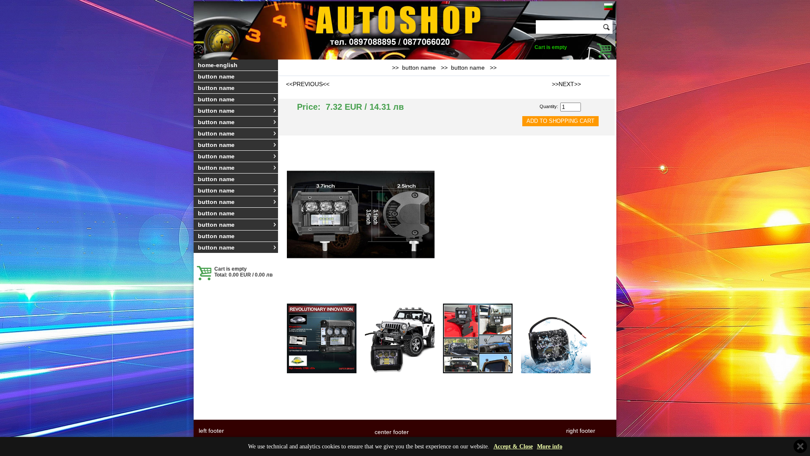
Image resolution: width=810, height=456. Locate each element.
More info (549, 446)
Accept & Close (513, 446)
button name (216, 76)
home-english (218, 65)
